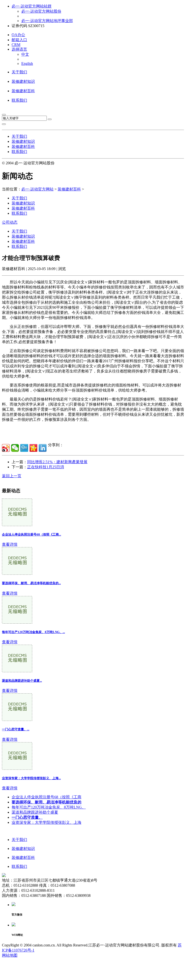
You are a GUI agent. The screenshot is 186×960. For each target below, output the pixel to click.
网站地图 (9, 955)
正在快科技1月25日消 (45, 467)
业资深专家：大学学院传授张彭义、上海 (46, 822)
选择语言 (19, 49)
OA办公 (18, 35)
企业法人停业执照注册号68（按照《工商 (46, 797)
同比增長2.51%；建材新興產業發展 (57, 462)
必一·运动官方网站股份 (41, 11)
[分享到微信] (15, 448)
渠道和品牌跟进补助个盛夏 (35, 812)
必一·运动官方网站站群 (32, 6)
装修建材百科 (23, 91)
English (27, 63)
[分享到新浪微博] (6, 448)
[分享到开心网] (33, 448)
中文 (25, 54)
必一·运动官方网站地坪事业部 (47, 21)
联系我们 (19, 100)
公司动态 (9, 222)
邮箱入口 (19, 40)
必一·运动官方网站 (37, 189)
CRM (16, 45)
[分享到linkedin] (42, 448)
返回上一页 (11, 476)
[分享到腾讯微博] (24, 448)
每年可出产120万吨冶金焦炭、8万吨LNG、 (49, 807)
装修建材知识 (23, 81)
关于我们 (19, 72)
